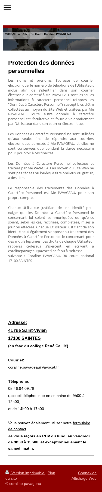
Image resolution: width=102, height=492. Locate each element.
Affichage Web (84, 478)
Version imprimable (27, 473)
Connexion (87, 473)
